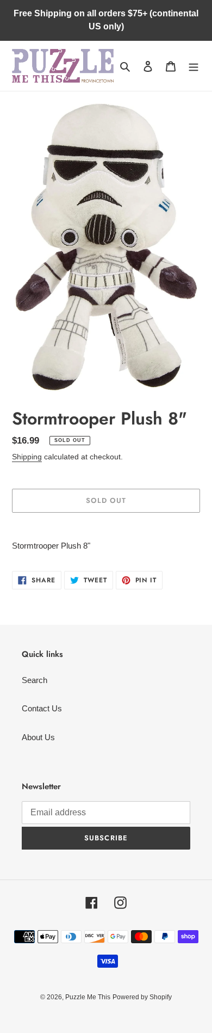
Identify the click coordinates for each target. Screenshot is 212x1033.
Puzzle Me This (87, 997)
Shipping (27, 456)
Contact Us (42, 708)
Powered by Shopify (142, 997)
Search (34, 680)
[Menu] (193, 66)
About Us (38, 737)
